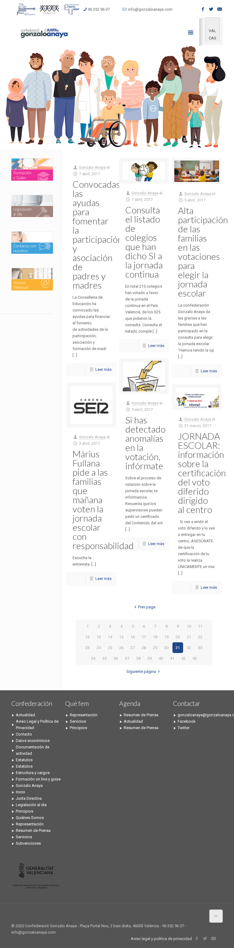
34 (93, 658)
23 (87, 647)
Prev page (146, 607)
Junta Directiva (29, 798)
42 (183, 658)
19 (166, 637)
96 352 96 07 (99, 9)
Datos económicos (33, 740)
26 (121, 647)
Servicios (24, 837)
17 (144, 637)
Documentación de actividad (32, 750)
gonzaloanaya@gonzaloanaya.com (200, 715)
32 (189, 647)
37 (127, 658)
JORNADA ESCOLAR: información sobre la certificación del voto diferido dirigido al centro (202, 472)
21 (189, 637)
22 (200, 637)
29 (155, 647)
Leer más (103, 369)
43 (195, 658)
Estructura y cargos (33, 772)
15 (121, 637)
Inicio (20, 792)
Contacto (24, 734)
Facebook (187, 721)
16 (132, 637)
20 (178, 637)
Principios (24, 811)
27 (132, 647)
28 (144, 647)
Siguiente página (141, 671)
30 (166, 647)
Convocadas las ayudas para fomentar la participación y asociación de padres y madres (97, 234)
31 (178, 647)
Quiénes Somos (30, 817)
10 (189, 626)
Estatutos (24, 760)
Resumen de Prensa (33, 830)
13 (99, 637)
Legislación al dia (31, 804)
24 (99, 647)
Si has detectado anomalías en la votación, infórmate (145, 442)
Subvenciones (28, 843)
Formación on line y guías (38, 779)
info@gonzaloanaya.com (150, 9)
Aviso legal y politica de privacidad (161, 938)
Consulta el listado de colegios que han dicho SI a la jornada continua (144, 241)
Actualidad (25, 715)
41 (172, 658)
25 (110, 647)
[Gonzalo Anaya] (43, 32)
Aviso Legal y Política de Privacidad (37, 724)
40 (161, 658)
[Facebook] (203, 9)
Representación (30, 824)
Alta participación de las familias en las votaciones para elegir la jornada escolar (203, 251)
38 (138, 658)
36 (116, 658)
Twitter (184, 727)
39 (149, 658)
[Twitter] (211, 9)
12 (87, 637)
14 (110, 637)
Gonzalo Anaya (92, 167)
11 (200, 626)
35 (104, 658)
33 (200, 647)
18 (155, 637)
